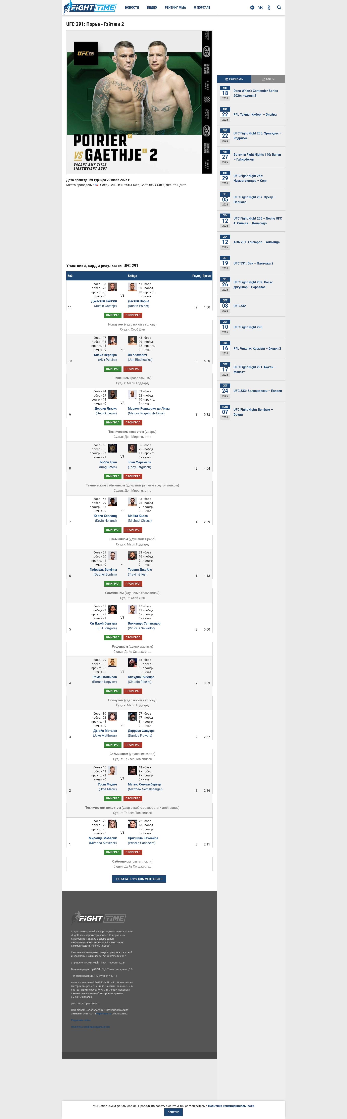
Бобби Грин (108, 464)
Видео (152, 7)
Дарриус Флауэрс (141, 733)
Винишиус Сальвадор (144, 626)
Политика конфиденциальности (90, 1026)
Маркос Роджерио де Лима (149, 411)
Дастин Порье (138, 303)
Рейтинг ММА (175, 7)
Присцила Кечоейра (143, 840)
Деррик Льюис (106, 411)
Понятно (173, 1112)
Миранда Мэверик (103, 840)
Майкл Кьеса (140, 518)
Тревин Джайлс (140, 572)
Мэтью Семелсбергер (145, 786)
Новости (132, 7)
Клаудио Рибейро (141, 679)
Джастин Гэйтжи (104, 303)
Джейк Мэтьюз (105, 733)
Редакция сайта (81, 1020)
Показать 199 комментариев (139, 879)
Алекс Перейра (105, 357)
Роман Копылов (104, 679)
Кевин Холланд (105, 518)
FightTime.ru (103, 1013)
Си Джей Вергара (103, 626)
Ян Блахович (140, 357)
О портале (202, 7)
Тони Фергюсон (139, 464)
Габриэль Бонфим (103, 572)
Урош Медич (107, 786)
